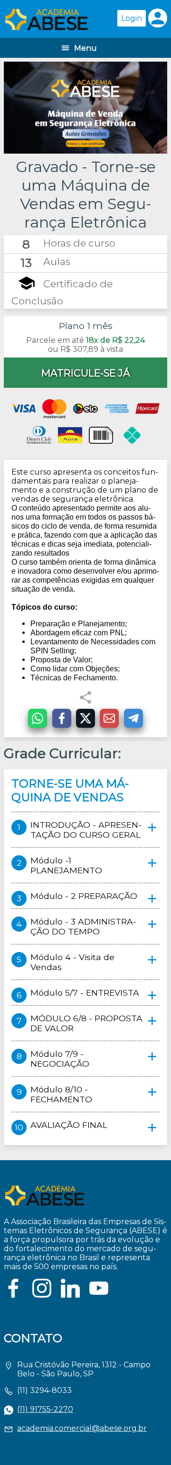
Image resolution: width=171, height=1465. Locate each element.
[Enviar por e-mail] (109, 718)
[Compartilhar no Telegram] (133, 718)
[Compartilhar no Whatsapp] (37, 718)
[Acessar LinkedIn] (70, 1295)
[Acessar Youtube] (98, 1295)
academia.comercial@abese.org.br (82, 1428)
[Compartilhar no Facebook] (61, 718)
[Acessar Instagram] (41, 1295)
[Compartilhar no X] (85, 718)
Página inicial (46, 19)
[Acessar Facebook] (13, 1295)
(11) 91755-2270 (45, 1409)
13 (26, 263)
